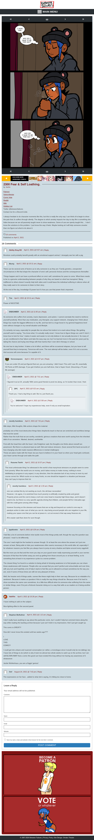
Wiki (5, 203)
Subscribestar (8, 194)
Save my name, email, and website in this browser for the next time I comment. (30, 740)
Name (5, 716)
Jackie (8, 187)
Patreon (6, 192)
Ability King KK (15, 250)
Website (6, 731)
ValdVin (12, 597)
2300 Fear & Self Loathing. (21, 184)
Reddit (5, 200)
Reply (46, 250)
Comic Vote (7, 197)
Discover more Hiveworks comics (19, 178)
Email (5, 723)
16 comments (11, 235)
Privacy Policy (48, 838)
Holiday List (7, 206)
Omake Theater (68, 838)
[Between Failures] (47, 4)
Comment (7, 694)
